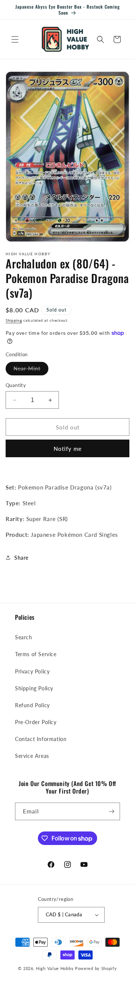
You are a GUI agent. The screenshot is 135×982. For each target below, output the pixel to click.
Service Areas (32, 756)
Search (23, 637)
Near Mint (31, 370)
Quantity (16, 385)
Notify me (68, 448)
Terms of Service (36, 654)
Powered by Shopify (96, 968)
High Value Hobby (55, 968)
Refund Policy (32, 705)
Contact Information (40, 739)
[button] (15, 39)
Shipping (14, 320)
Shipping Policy (34, 688)
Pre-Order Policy (36, 722)
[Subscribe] (111, 811)
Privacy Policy (32, 671)
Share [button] (21, 557)
